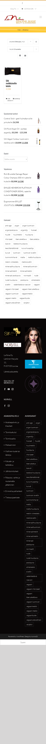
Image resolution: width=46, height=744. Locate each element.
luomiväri (16, 253)
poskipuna (24, 280)
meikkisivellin (27, 262)
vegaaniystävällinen (12, 303)
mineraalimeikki (26, 271)
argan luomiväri (28, 225)
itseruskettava (21, 239)
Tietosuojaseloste (12, 497)
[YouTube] (9, 389)
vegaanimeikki (27, 294)
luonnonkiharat (11, 257)
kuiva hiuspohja (27, 248)
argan (17, 225)
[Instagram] (13, 389)
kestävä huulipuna (20, 244)
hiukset (34, 230)
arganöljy (24, 230)
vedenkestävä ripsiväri (22, 284)
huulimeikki (17, 235)
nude (36, 275)
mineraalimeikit (11, 271)
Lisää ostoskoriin (10, 99)
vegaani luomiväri (12, 294)
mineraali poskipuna (12, 275)
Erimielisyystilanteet (12, 491)
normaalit (27, 275)
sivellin (7, 284)
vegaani (37, 284)
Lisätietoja (17, 98)
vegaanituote (25, 298)
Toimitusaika (10, 438)
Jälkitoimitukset (11, 471)
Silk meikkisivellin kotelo (11, 83)
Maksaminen (10, 445)
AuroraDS (34, 636)
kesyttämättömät (11, 248)
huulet (7, 235)
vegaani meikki (10, 298)
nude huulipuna (11, 280)
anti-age (8, 225)
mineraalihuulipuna (12, 266)
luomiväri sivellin (30, 253)
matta (22, 257)
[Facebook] (5, 389)
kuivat (7, 253)
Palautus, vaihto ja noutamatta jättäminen (12, 481)
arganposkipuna (11, 230)
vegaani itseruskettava (30, 289)
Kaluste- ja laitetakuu (9, 463)
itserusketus (34, 239)
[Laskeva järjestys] (36, 41)
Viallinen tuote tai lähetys (12, 453)
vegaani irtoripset (12, 289)
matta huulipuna (34, 257)
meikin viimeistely (12, 262)
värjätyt (26, 303)
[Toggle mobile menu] (40, 17)
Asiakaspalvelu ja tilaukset (12, 424)
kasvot (7, 244)
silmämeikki (35, 280)
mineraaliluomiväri (30, 266)
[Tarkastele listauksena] (25, 55)
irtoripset (8, 239)
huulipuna (29, 235)
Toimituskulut (10, 432)
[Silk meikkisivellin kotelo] (13, 71)
